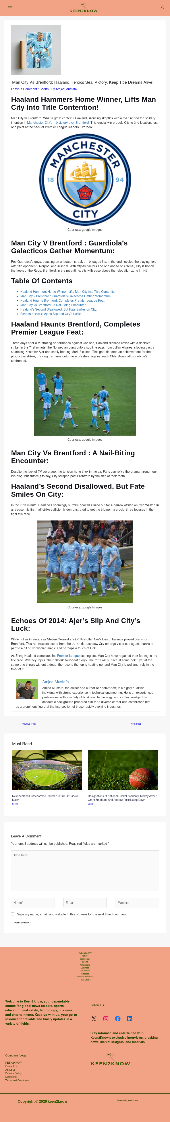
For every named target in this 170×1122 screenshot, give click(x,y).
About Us (10, 1069)
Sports (44, 89)
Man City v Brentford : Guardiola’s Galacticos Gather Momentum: (66, 296)
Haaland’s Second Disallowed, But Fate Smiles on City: (58, 309)
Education (85, 970)
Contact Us (11, 1066)
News (85, 955)
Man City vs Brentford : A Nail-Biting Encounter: (53, 305)
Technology (85, 958)
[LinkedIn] (129, 1018)
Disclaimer (11, 1076)
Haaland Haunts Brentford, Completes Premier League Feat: (62, 300)
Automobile (85, 964)
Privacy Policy (13, 1073)
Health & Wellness (85, 976)
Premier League (68, 655)
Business (85, 967)
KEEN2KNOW (85, 952)
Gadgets (85, 973)
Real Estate (85, 979)
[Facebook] (117, 1018)
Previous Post (27, 723)
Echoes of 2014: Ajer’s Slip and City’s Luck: (50, 313)
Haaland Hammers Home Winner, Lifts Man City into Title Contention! (68, 291)
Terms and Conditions (17, 1080)
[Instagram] (105, 1018)
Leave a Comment (24, 89)
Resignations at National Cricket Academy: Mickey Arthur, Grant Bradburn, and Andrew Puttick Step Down (122, 797)
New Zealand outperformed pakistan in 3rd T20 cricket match (45, 797)
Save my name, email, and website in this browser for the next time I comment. (72, 914)
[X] (94, 1018)
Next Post (137, 723)
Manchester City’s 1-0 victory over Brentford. (58, 122)
